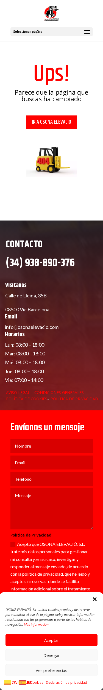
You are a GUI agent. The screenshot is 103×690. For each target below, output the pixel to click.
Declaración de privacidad (66, 682)
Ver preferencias (51, 670)
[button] (95, 599)
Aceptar (51, 640)
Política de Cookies (26, 398)
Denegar (51, 655)
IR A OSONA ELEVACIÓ (51, 122)
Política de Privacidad (74, 398)
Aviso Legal (18, 392)
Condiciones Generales (59, 392)
